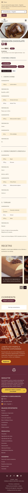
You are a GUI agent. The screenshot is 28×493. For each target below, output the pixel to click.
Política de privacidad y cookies (14, 486)
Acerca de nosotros (6, 417)
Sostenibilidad (4, 415)
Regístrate (6, 361)
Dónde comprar (5, 427)
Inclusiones (4, 443)
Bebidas (3, 452)
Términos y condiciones (14, 484)
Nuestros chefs (5, 466)
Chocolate (3, 433)
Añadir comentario (8, 300)
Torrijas (21, 66)
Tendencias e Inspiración (7, 413)
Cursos (3, 461)
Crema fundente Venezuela (10, 66)
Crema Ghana (7, 63)
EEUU (14, 71)
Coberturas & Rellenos (6, 441)
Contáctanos (4, 422)
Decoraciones (4, 445)
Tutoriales (3, 468)
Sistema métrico (6, 71)
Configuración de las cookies (14, 490)
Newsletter (4, 424)
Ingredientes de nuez (6, 438)
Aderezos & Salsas (5, 448)
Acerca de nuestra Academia (8, 459)
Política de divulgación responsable (14, 488)
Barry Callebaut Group (7, 420)
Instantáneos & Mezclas (7, 450)
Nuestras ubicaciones (6, 464)
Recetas (3, 410)
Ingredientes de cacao (6, 436)
